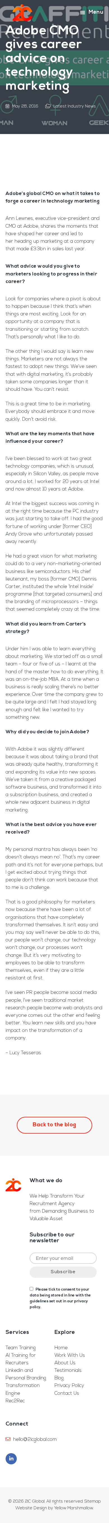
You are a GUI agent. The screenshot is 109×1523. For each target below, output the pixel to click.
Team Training (21, 1348)
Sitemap (92, 1502)
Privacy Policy (69, 1385)
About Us (64, 1363)
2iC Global (22, 12)
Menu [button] (96, 12)
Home (61, 1348)
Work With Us (69, 1355)
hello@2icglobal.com (35, 1439)
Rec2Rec (15, 1401)
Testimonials (68, 1370)
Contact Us (66, 1393)
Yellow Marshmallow (73, 1508)
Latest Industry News (74, 106)
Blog (59, 1378)
